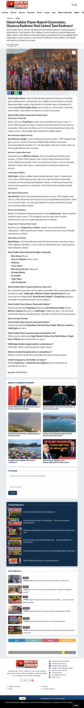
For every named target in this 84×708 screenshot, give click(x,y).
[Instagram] (28, 680)
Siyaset (22, 13)
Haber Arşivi (56, 677)
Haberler (9, 18)
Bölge (26, 577)
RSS (23, 698)
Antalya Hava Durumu (59, 663)
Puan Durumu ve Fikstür (59, 670)
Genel (39, 13)
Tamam (76, 705)
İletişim (45, 686)
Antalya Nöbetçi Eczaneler (61, 661)
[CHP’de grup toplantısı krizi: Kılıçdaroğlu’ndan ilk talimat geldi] (59, 449)
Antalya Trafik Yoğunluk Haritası (62, 668)
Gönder (13, 493)
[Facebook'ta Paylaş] (8, 93)
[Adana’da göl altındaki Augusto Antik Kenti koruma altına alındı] (59, 422)
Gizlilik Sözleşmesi (15, 686)
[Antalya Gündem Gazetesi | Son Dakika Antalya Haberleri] (17, 5)
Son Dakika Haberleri (59, 675)
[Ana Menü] (76, 5)
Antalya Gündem (48, 689)
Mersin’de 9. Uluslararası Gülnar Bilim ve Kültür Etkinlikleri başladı (47, 591)
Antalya (5, 13)
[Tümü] (75, 571)
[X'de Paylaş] (12, 93)
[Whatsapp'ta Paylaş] (16, 93)
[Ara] (73, 5)
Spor (54, 13)
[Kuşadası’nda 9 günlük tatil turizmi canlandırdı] (24, 449)
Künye (11, 689)
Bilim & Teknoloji (65, 13)
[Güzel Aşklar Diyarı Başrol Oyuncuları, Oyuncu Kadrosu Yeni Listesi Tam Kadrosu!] (42, 69)
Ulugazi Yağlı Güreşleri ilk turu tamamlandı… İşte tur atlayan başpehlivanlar (48, 601)
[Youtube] (32, 680)
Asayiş (46, 13)
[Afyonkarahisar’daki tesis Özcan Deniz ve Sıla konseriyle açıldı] (59, 396)
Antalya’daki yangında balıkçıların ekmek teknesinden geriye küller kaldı (48, 631)
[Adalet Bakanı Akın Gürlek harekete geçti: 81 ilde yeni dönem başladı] (24, 396)
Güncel (13, 13)
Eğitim (76, 13)
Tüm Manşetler (57, 672)
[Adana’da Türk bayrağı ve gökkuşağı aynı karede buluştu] (24, 422)
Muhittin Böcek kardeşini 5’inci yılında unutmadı (44, 621)
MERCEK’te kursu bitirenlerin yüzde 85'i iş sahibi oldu (46, 581)
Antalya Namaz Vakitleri (60, 666)
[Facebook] (21, 680)
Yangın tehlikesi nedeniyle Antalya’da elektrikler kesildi (46, 611)
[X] (25, 680)
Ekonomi (30, 13)
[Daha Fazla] (20, 93)
